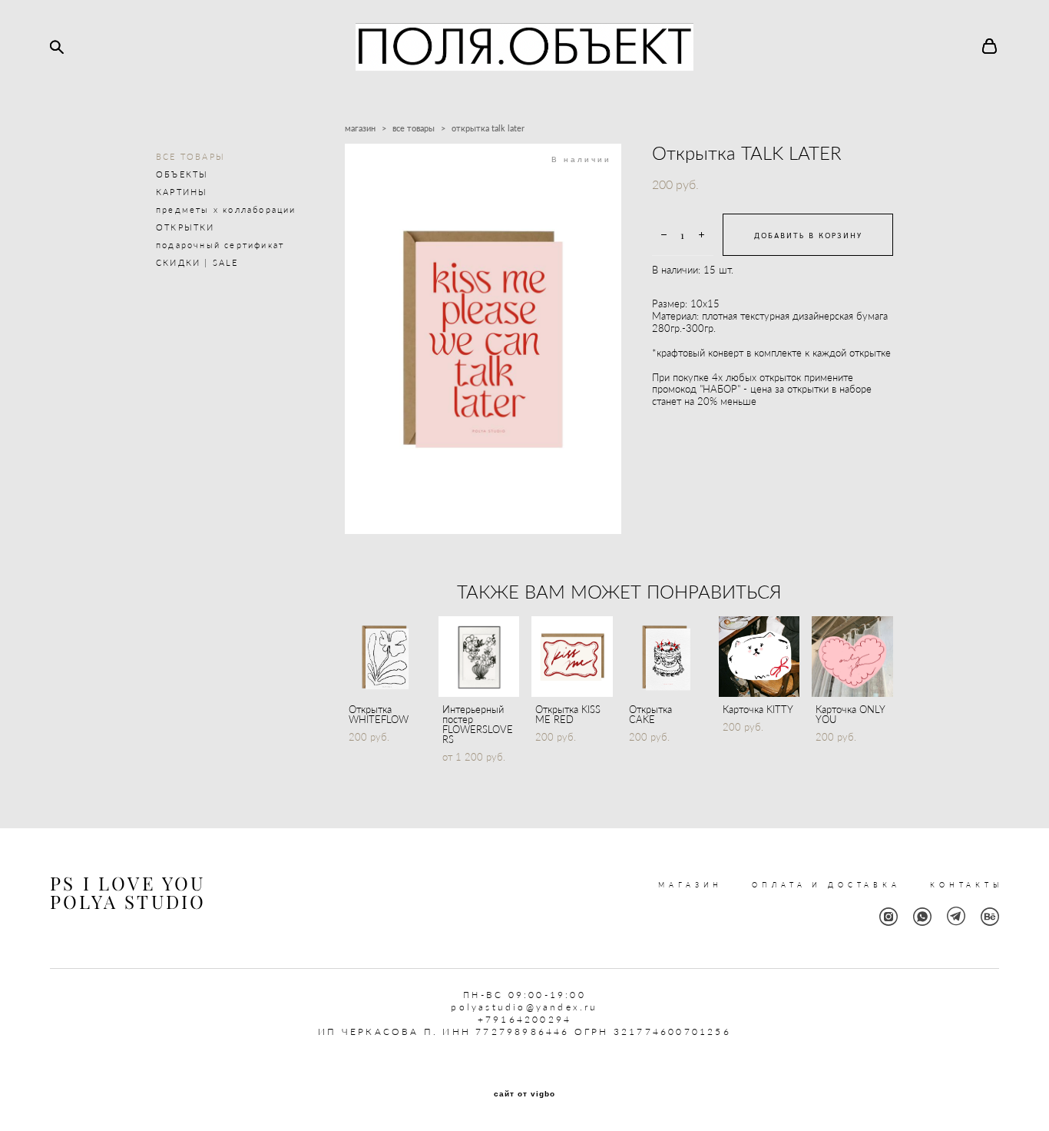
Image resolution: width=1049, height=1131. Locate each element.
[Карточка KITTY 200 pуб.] (759, 656)
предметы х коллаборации (226, 209)
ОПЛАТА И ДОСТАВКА (826, 885)
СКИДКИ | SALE (197, 262)
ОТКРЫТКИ (185, 227)
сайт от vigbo (524, 1094)
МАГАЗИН (690, 885)
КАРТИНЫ (181, 192)
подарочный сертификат (220, 245)
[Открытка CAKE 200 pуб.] (666, 656)
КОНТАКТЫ (967, 885)
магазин (360, 128)
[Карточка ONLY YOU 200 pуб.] (852, 656)
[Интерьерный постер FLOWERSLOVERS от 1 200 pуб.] (479, 656)
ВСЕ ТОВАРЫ (190, 156)
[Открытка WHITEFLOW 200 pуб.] (385, 656)
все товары (413, 128)
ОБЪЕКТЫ (182, 174)
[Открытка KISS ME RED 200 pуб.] (572, 656)
